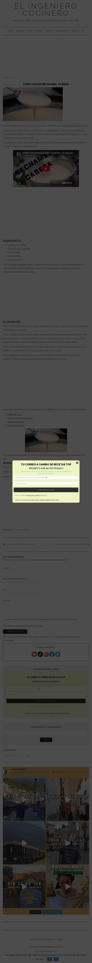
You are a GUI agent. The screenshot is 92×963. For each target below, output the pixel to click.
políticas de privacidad (33, 495)
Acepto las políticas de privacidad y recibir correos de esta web (37, 500)
